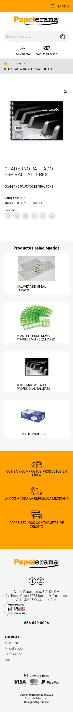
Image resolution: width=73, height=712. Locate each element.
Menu (63, 6)
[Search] (62, 36)
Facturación (13, 654)
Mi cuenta (12, 643)
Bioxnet (45, 702)
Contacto (12, 660)
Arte (18, 63)
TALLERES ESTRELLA (29, 203)
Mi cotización (14, 648)
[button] (65, 91)
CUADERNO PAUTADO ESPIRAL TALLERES (29, 69)
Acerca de (13, 637)
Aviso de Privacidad (36, 698)
